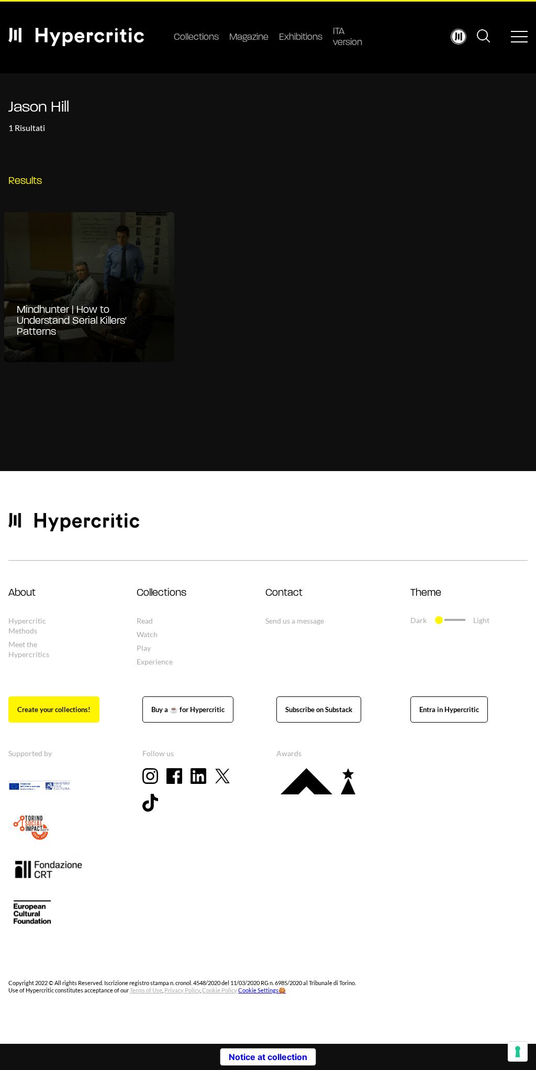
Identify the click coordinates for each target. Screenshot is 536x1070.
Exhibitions (300, 37)
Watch (147, 634)
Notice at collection (268, 1057)
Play (144, 647)
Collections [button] (161, 593)
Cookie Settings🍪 (262, 990)
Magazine (249, 37)
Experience (155, 661)
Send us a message (294, 620)
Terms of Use (146, 990)
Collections (196, 37)
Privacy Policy (182, 990)
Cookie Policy (219, 990)
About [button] (22, 593)
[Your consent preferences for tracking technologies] (518, 1052)
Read (145, 620)
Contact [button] (284, 593)
